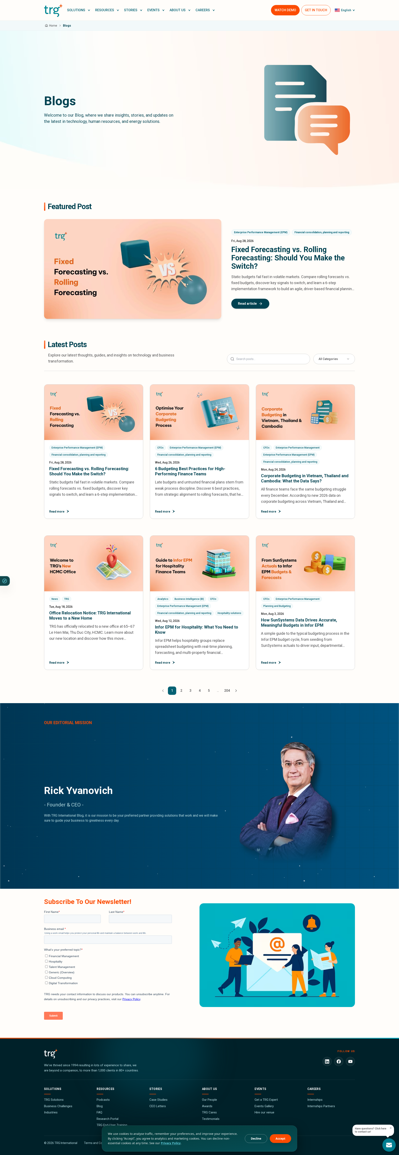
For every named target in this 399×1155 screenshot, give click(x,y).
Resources (105, 1089)
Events (260, 1089)
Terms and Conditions (98, 1143)
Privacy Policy (171, 1143)
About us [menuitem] (178, 10)
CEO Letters (157, 1106)
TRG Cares (209, 1112)
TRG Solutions (54, 1100)
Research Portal (107, 1119)
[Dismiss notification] (390, 1128)
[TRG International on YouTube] (350, 1061)
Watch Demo (285, 10)
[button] (78, 10)
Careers (314, 1089)
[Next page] (236, 691)
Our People (209, 1100)
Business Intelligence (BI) (189, 599)
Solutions (52, 1089)
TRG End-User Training (112, 1125)
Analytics (162, 599)
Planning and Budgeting (277, 606)
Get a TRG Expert (266, 1100)
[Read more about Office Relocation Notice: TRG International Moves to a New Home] (93, 603)
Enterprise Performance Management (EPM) (260, 232)
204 (227, 691)
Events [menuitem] (153, 10)
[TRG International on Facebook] (338, 1061)
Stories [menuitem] (130, 10)
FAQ (99, 1112)
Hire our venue (264, 1112)
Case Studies (158, 1100)
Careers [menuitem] (203, 10)
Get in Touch (316, 10)
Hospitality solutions (229, 613)
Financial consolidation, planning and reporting (321, 232)
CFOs (160, 447)
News (55, 599)
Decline (256, 1138)
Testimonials (210, 1119)
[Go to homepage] (53, 10)
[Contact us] (389, 1145)
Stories (155, 1089)
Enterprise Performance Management (298, 447)
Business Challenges (58, 1106)
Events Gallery (264, 1106)
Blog (100, 1106)
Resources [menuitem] (104, 10)
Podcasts (103, 1100)
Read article (247, 304)
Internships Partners (321, 1106)
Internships (315, 1100)
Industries (51, 1112)
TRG (66, 599)
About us (209, 1089)
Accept (280, 1138)
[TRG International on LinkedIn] (327, 1061)
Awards (207, 1106)
